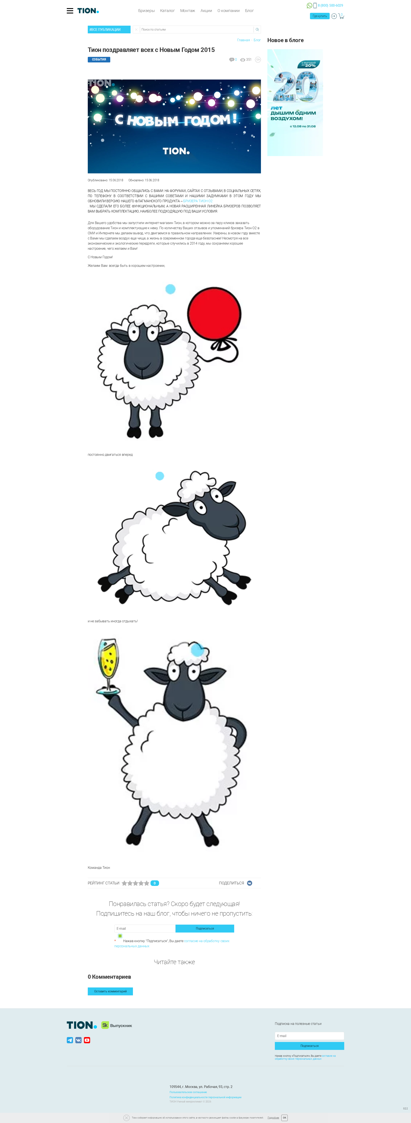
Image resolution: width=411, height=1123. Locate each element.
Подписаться (205, 928)
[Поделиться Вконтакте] (249, 883)
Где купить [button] (320, 16)
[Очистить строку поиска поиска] (136, 29)
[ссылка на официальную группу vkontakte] (78, 1040)
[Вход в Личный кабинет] (334, 16)
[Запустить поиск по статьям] (257, 29)
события (99, 59)
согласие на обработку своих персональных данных (305, 1057)
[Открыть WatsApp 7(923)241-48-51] (309, 5)
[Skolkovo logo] (116, 1025)
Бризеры (146, 10)
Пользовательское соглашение (188, 1092)
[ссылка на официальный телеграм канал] (70, 1040)
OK (284, 1117)
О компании (228, 10)
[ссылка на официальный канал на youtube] (87, 1040)
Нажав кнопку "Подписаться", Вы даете (171, 943)
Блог (249, 10)
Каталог (167, 10)
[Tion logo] (82, 1025)
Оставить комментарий (110, 991)
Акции (206, 10)
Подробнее (273, 1117)
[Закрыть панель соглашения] (126, 1118)
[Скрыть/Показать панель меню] (70, 11)
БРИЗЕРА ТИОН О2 (197, 201)
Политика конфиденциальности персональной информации (205, 1097)
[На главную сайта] (88, 10)
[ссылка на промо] (295, 102)
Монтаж (187, 10)
